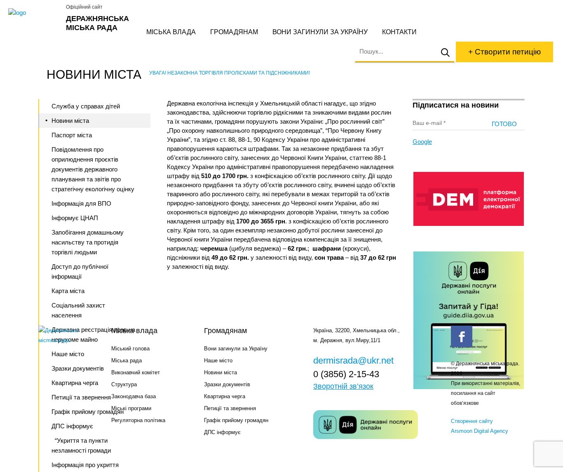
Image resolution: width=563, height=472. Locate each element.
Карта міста (68, 290)
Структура (124, 384)
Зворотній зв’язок (343, 386)
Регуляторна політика (138, 420)
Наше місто (218, 360)
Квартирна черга (224, 396)
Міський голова (130, 348)
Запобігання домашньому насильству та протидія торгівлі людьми (88, 242)
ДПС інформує (222, 432)
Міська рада (126, 360)
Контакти (399, 31)
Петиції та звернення (230, 408)
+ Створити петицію (504, 51)
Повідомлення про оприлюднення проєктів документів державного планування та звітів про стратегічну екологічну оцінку (93, 169)
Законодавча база (133, 396)
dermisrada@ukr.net (353, 360)
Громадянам (234, 31)
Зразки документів (227, 384)
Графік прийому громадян (236, 420)
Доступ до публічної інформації (80, 271)
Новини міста (70, 120)
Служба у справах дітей (86, 106)
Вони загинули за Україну (320, 31)
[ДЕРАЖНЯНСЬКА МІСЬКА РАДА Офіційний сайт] (34, 12)
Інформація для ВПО (81, 203)
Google (422, 141)
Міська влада (171, 31)
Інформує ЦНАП (75, 217)
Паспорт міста (72, 135)
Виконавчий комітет (135, 372)
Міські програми (131, 408)
